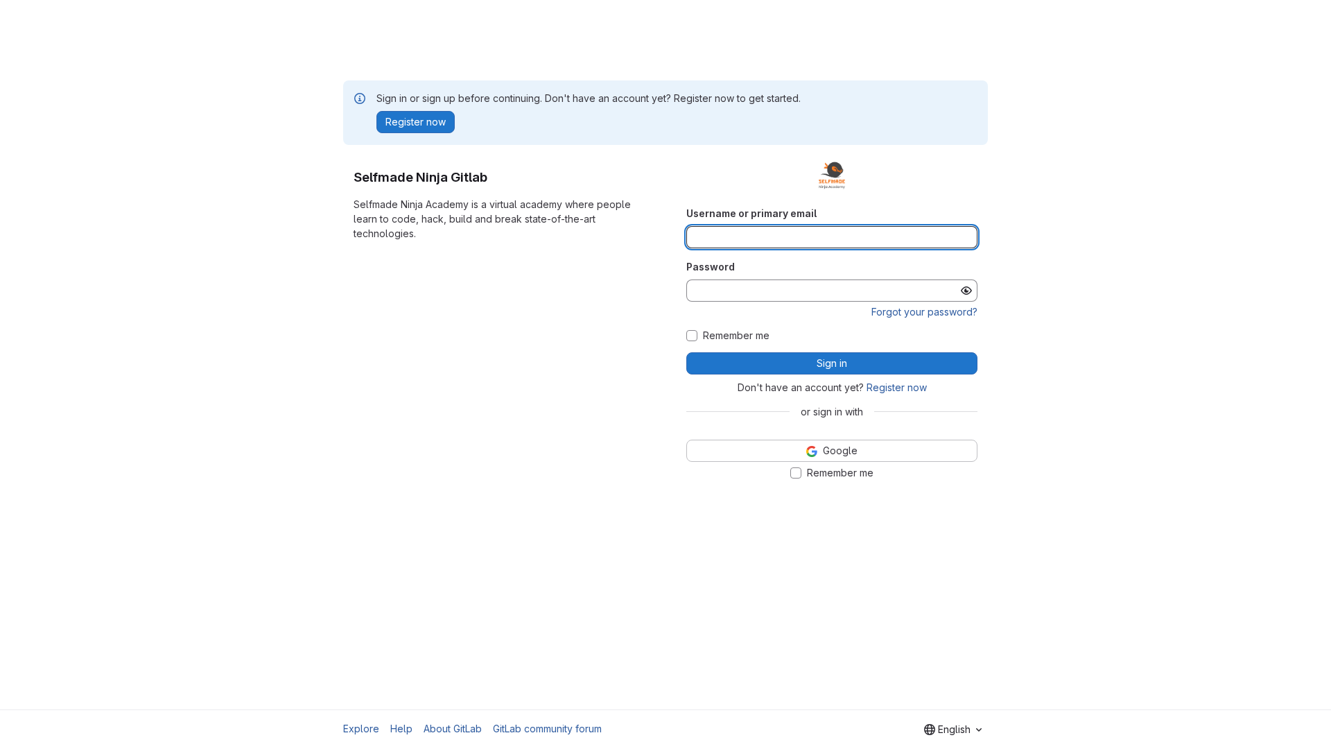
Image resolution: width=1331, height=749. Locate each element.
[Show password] (966, 290)
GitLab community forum (547, 728)
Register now (897, 387)
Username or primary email (751, 213)
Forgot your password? (924, 312)
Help (401, 728)
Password (710, 267)
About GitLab (453, 728)
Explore (361, 728)
